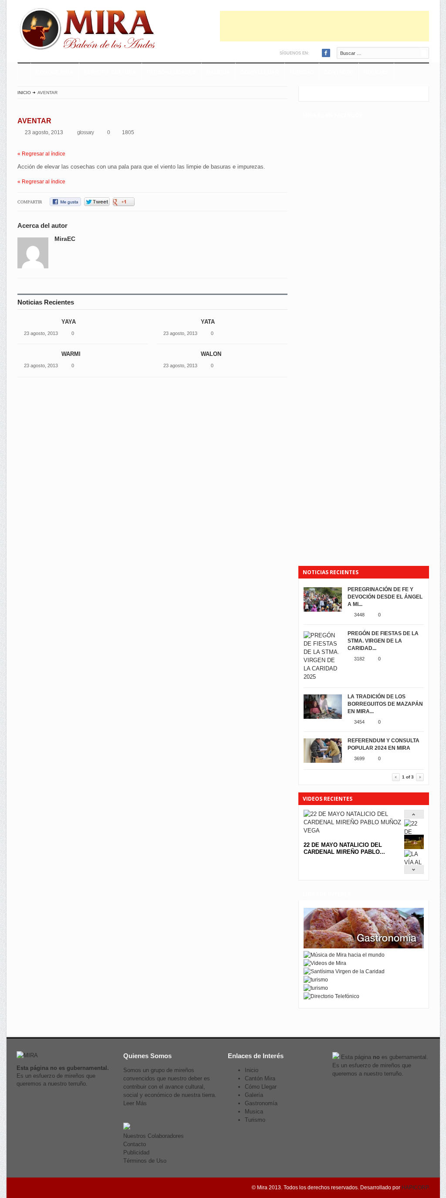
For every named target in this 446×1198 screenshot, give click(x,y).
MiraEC (64, 238)
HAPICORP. (415, 1187)
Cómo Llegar (259, 72)
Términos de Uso (144, 1160)
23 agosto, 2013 (41, 333)
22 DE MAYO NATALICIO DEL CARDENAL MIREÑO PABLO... (344, 848)
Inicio (24, 92)
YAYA (68, 321)
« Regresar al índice (41, 154)
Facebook (326, 53)
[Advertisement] (324, 26)
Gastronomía (261, 1103)
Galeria (218, 72)
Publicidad (136, 1152)
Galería (254, 1095)
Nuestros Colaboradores (153, 1136)
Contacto (338, 72)
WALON (211, 354)
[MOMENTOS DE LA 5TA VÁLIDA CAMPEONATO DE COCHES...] (414, 847)
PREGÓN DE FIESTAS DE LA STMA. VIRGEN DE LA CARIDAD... (383, 640)
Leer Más (135, 1103)
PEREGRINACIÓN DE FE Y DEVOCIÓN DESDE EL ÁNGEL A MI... (385, 596)
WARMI (71, 354)
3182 (359, 658)
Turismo (302, 72)
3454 (359, 721)
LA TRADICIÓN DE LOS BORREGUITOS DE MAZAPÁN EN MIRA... (385, 704)
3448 (359, 614)
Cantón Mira (260, 1078)
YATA (208, 321)
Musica (254, 1111)
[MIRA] (89, 30)
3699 (359, 758)
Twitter (317, 53)
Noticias (376, 72)
